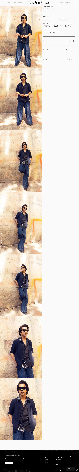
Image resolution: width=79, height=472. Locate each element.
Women (46, 457)
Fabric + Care (46, 49)
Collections (46, 459)
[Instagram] (72, 456)
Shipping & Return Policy (59, 457)
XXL (68, 26)
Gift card (20, 2)
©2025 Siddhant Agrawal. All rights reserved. (58, 470)
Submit (9, 462)
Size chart (70, 23)
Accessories (46, 462)
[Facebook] (70, 456)
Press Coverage (58, 461)
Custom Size (45, 25)
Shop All (46, 456)
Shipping (45, 41)
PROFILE (70, 2)
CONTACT (66, 2)
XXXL (71, 26)
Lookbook (57, 462)
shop (4, 2)
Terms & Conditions (58, 459)
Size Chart (57, 464)
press (8, 2)
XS (54, 26)
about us (14, 2)
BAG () (75, 2)
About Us (57, 456)
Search (61, 2)
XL (65, 26)
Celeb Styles (46, 461)
